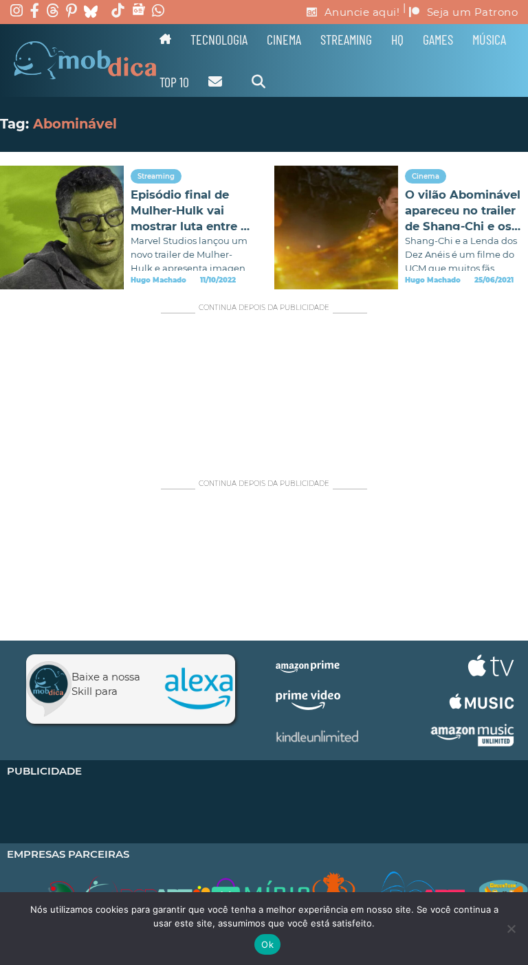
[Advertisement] (264, 389)
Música (489, 39)
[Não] (511, 928)
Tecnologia (219, 39)
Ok (267, 944)
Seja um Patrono (472, 12)
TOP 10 (174, 82)
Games (438, 39)
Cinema (284, 39)
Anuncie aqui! (362, 12)
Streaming (346, 39)
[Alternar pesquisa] (258, 82)
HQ (397, 39)
